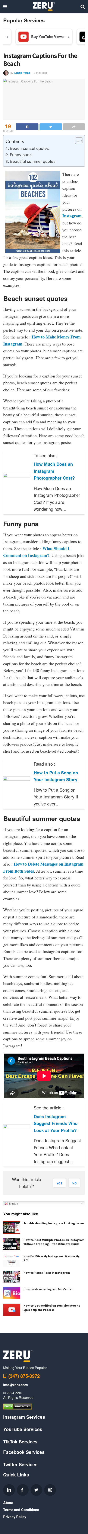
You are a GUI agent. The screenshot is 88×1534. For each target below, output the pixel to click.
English (13, 1203)
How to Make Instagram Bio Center (48, 1289)
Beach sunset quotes (29, 148)
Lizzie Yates (22, 73)
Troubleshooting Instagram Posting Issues (53, 1223)
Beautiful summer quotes (33, 161)
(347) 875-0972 (24, 1375)
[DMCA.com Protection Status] (17, 1406)
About (8, 1502)
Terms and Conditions (21, 1509)
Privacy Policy (14, 1516)
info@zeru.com (15, 1384)
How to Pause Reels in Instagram (46, 1273)
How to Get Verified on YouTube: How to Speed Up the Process (52, 1308)
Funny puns (21, 154)
